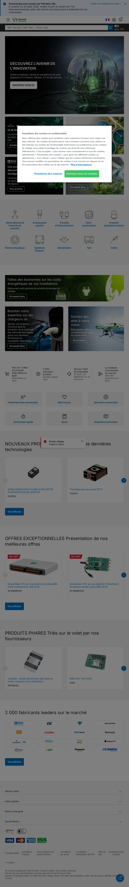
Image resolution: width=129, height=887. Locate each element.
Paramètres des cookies (48, 173)
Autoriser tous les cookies (81, 173)
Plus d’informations (81, 164)
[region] (64, 154)
